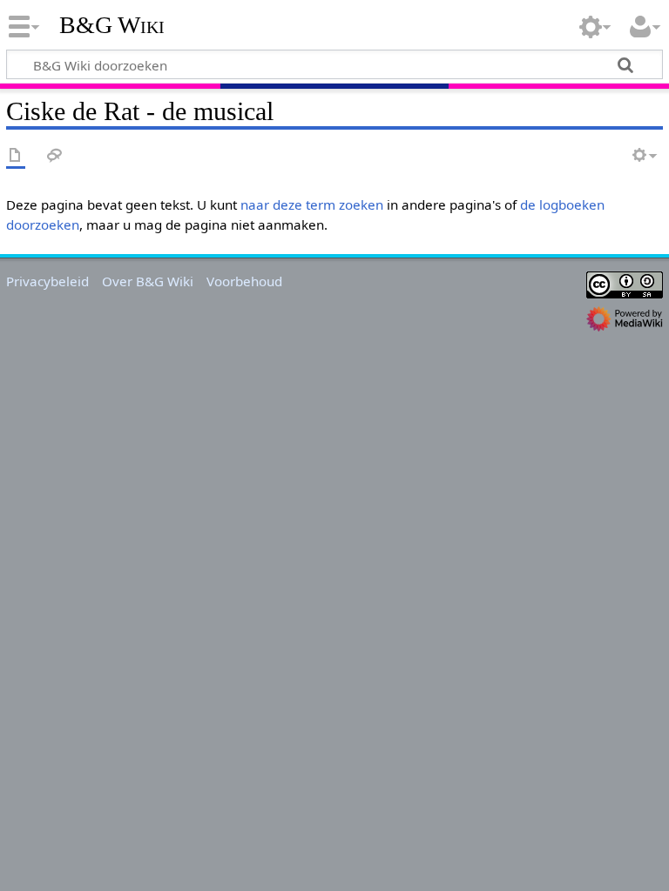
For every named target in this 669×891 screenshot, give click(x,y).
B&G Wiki (112, 25)
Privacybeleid (47, 281)
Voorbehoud (244, 281)
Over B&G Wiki (147, 281)
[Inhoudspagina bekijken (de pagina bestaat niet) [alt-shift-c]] (15, 156)
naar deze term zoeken (311, 204)
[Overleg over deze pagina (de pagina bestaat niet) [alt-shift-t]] (54, 156)
